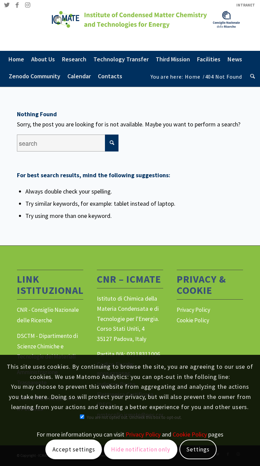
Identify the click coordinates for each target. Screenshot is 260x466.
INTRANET (245, 5)
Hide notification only (140, 449)
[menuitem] (244, 5)
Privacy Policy (193, 309)
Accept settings (73, 449)
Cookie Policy (193, 320)
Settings (198, 449)
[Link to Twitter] (7, 5)
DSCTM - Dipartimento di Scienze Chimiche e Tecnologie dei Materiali (47, 346)
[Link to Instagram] (27, 5)
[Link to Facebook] (17, 5)
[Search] (251, 76)
